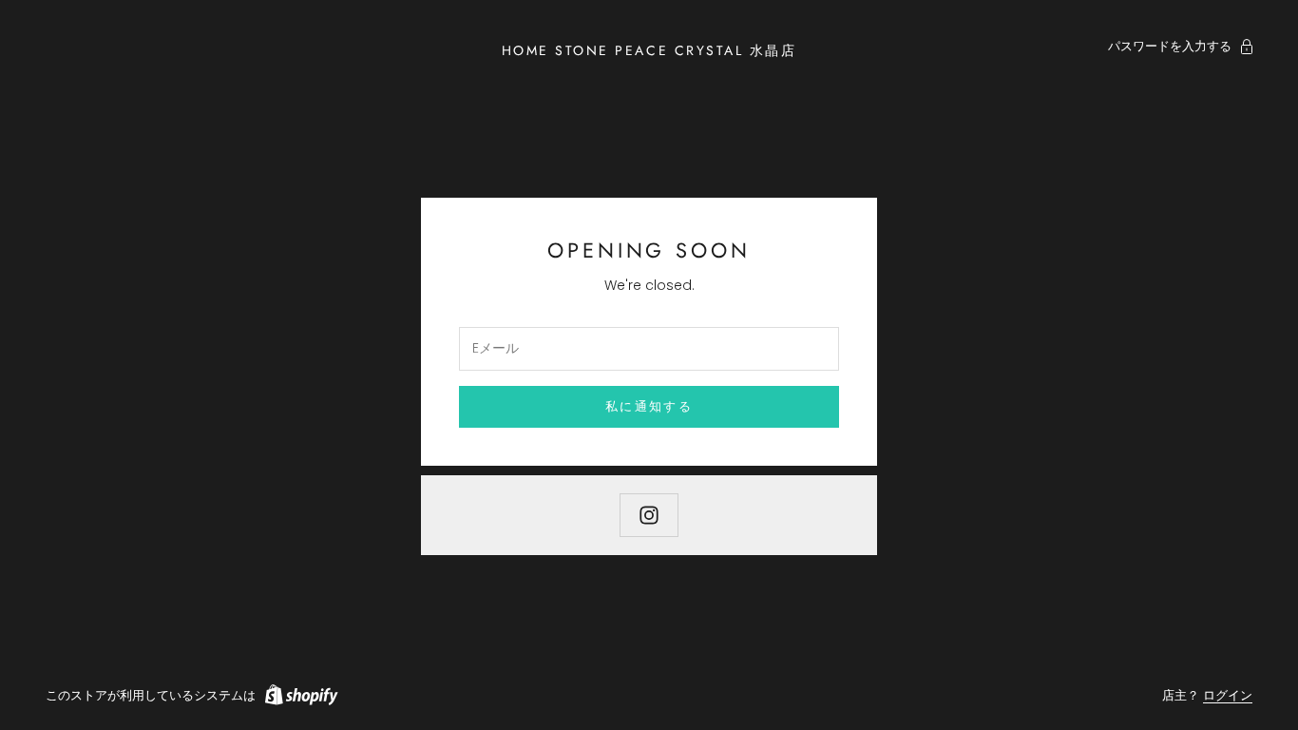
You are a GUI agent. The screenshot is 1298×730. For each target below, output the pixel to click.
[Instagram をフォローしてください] (649, 515)
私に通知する (649, 406)
